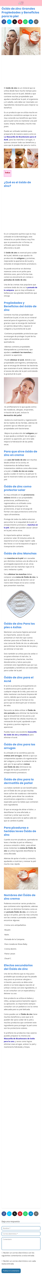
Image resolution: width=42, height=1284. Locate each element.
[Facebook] (4, 21)
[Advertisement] (20, 71)
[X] (14, 21)
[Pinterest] (20, 21)
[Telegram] (30, 21)
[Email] (36, 21)
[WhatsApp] (25, 21)
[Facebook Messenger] (9, 21)
